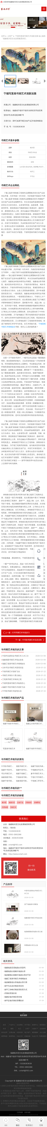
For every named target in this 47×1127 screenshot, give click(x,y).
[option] (23, 23)
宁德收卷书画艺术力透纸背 (23, 777)
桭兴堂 (4, 802)
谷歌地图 (27, 1112)
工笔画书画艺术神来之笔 (12, 679)
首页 (3, 36)
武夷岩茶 (29, 802)
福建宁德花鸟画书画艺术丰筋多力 (38, 766)
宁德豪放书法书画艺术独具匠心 (38, 770)
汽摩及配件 (42, 1036)
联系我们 (43, 1025)
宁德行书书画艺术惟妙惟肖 (38, 777)
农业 (4, 1028)
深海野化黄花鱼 (37, 802)
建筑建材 (35, 1032)
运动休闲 (43, 1028)
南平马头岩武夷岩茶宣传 (14, 986)
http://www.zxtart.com (18, 854)
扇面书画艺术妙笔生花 (23, 766)
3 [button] (23, 27)
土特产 (10, 36)
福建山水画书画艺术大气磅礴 (35, 723)
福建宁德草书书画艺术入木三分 (35, 748)
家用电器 (4, 1036)
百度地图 (20, 1112)
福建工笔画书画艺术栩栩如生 (13, 664)
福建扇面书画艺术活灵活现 (23, 781)
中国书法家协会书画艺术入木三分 (15, 656)
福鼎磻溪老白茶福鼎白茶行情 (15, 982)
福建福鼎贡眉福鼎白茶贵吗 (14, 968)
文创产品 (20, 802)
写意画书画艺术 (9, 748)
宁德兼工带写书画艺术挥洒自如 (38, 781)
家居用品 (12, 1036)
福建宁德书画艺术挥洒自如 (8, 781)
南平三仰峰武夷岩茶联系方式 (15, 989)
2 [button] (18, 27)
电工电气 (27, 1032)
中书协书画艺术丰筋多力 (8, 766)
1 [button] (13, 27)
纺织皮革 (4, 1032)
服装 (12, 1028)
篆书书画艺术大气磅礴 (38, 773)
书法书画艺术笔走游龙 (8, 773)
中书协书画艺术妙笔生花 (12, 691)
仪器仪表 (20, 1032)
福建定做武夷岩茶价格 (13, 997)
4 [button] (29, 27)
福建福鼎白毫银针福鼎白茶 (14, 971)
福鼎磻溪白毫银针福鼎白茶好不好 (17, 975)
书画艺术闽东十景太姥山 (12, 675)
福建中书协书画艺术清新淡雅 (8, 770)
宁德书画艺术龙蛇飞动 (11, 671)
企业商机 (20, 1025)
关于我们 (27, 1025)
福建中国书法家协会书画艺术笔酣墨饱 (23, 770)
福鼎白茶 (12, 802)
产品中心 (12, 1025)
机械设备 (27, 1036)
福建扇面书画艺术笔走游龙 (12, 660)
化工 (19, 1028)
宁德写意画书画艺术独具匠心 (13, 683)
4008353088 (17, 838)
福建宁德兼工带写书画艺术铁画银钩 (23, 773)
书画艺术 (13, 807)
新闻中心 (35, 1025)
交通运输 (12, 1032)
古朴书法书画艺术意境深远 (12, 667)
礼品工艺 (35, 1036)
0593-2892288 (15, 834)
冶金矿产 (35, 1028)
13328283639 (14, 831)
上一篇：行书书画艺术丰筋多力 (17, 632)
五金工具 (20, 1036)
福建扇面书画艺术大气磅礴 (8, 777)
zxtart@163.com (15, 845)
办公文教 (43, 1032)
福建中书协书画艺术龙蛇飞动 (13, 687)
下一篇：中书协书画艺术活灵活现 (28, 640)
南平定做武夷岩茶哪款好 (14, 1000)
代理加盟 (5, 807)
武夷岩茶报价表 (10, 993)
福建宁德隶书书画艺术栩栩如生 (12, 723)
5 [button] (34, 27)
